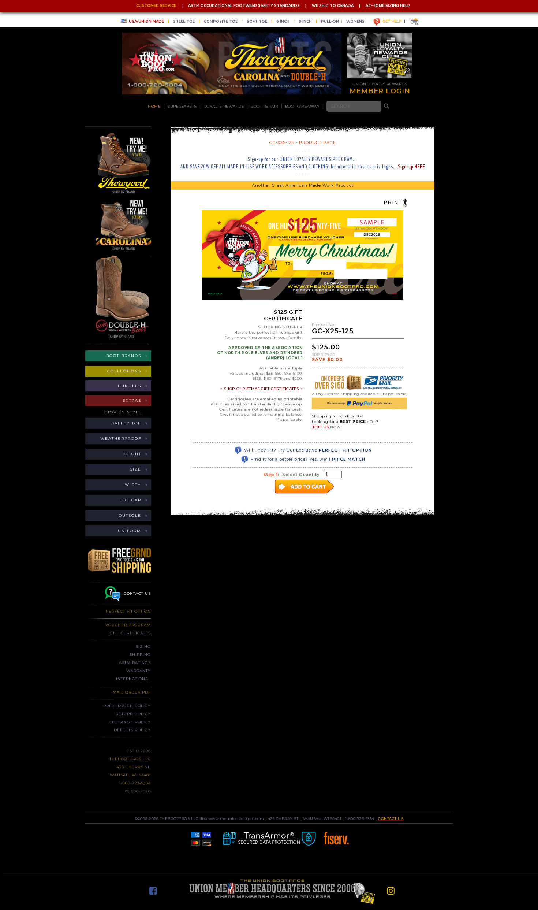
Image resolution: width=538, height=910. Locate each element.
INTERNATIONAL (133, 678)
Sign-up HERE (411, 167)
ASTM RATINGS (135, 662)
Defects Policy (132, 730)
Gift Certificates (130, 633)
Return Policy (133, 714)
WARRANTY (138, 670)
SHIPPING (140, 654)
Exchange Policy (130, 722)
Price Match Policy (127, 705)
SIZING (143, 646)
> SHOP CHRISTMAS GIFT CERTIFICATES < (261, 388)
